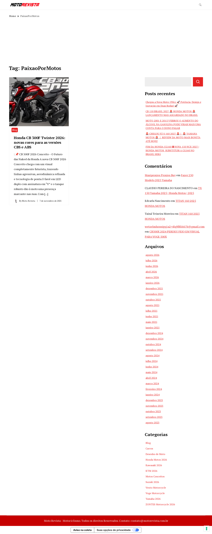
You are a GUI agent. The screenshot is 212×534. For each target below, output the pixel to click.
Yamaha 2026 (153, 498)
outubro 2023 (153, 411)
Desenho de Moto (155, 454)
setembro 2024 (154, 350)
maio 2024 (151, 372)
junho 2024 (152, 366)
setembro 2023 (154, 417)
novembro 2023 (154, 405)
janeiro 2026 (153, 283)
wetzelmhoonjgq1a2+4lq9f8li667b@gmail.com (175, 226)
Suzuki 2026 (152, 482)
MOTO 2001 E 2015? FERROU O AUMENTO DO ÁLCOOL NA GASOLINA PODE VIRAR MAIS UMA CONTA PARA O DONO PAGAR (173, 124)
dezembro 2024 (154, 333)
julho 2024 (151, 361)
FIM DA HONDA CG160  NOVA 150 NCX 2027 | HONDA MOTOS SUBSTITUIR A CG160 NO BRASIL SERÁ (172, 150)
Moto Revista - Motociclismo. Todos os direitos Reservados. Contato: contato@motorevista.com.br (106, 521)
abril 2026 (151, 271)
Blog (14, 129)
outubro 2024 (153, 344)
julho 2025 (151, 310)
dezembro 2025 (154, 288)
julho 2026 (151, 260)
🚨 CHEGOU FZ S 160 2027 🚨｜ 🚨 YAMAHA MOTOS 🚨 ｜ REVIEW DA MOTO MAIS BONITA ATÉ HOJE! (173, 137)
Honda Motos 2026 (156, 459)
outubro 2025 (153, 299)
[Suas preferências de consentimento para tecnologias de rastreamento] (207, 529)
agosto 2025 (152, 305)
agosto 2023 (152, 422)
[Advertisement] (106, 41)
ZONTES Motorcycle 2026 (160, 504)
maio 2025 (151, 322)
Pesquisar (198, 81)
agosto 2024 (152, 355)
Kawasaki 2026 (154, 465)
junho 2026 (152, 266)
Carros (149, 448)
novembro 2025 (154, 294)
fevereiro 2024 (154, 389)
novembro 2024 (154, 338)
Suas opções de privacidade (114, 530)
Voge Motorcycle (155, 493)
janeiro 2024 (153, 394)
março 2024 (152, 383)
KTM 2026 (151, 471)
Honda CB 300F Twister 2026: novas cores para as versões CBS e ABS (39, 142)
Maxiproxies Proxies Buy (160, 175)
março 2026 (152, 277)
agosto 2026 (152, 255)
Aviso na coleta (82, 530)
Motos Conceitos (155, 476)
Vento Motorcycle (156, 487)
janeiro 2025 (153, 327)
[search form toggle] (200, 5)
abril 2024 (151, 378)
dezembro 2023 (154, 400)
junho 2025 (152, 316)
